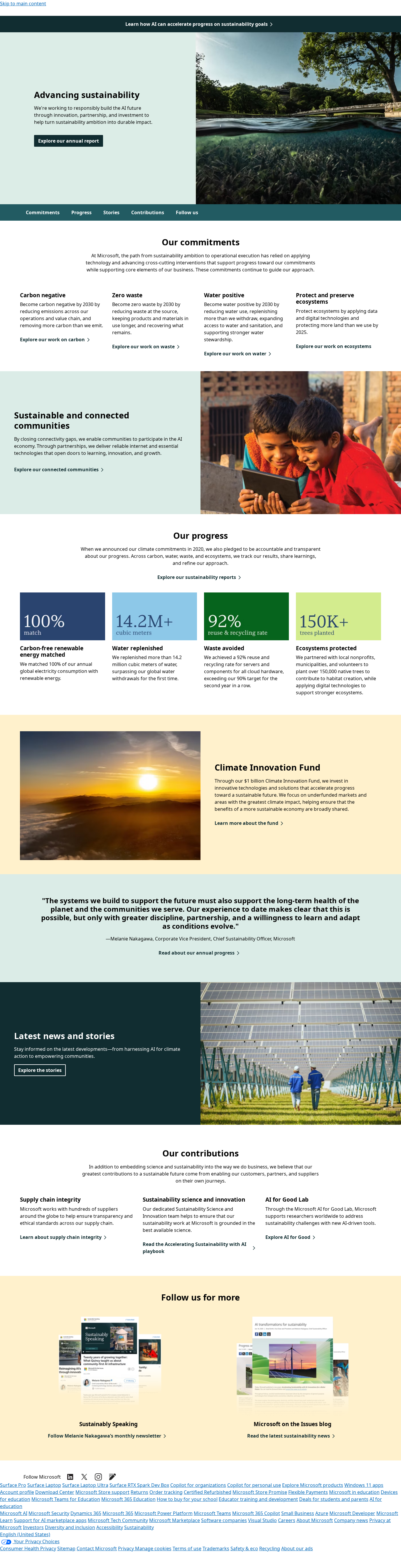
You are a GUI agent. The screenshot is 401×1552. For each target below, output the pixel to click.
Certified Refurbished (207, 1492)
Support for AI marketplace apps (50, 1520)
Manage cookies (153, 1548)
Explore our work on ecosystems (333, 346)
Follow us (187, 212)
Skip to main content (23, 3)
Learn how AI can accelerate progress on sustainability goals (196, 24)
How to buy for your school (187, 1499)
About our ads (297, 1548)
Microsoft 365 (117, 1513)
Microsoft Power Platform (163, 1513)
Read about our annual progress (197, 953)
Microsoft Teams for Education (65, 1499)
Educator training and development (258, 1499)
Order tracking (166, 1492)
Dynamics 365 (85, 1513)
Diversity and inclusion (70, 1527)
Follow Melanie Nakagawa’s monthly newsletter (104, 1436)
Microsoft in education (354, 1492)
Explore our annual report (68, 141)
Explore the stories (40, 1070)
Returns (139, 1492)
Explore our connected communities (56, 469)
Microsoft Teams (212, 1513)
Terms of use (187, 1548)
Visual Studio (262, 1520)
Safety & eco (244, 1548)
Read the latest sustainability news (288, 1436)
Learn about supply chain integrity (61, 1237)
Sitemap (66, 1548)
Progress (81, 212)
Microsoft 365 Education (128, 1499)
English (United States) (25, 1534)
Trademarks (216, 1548)
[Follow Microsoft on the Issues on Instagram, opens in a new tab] (98, 1477)
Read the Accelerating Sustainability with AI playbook (194, 1247)
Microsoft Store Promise (259, 1492)
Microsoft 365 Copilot (256, 1513)
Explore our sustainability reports (196, 577)
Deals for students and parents (333, 1499)
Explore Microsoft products (312, 1485)
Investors (33, 1527)
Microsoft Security (48, 1513)
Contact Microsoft (97, 1548)
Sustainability (139, 1527)
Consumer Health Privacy (28, 1548)
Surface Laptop (44, 1485)
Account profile (17, 1492)
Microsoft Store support (102, 1492)
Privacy (126, 1548)
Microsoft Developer (352, 1513)
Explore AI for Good (287, 1237)
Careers (286, 1520)
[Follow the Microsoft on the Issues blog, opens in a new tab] (112, 1477)
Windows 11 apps (363, 1485)
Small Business (297, 1513)
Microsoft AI (13, 1513)
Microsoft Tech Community (118, 1520)
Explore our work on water (235, 353)
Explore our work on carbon (52, 339)
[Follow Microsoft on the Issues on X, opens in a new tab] (84, 1477)
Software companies (224, 1520)
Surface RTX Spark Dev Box (139, 1485)
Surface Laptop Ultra (85, 1485)
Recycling (269, 1548)
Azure (321, 1513)
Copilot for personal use (254, 1485)
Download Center (54, 1492)
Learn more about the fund (246, 823)
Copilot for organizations (198, 1485)
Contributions (147, 212)
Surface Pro (13, 1485)
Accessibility (109, 1527)
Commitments (43, 212)
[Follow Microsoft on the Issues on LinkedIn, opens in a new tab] (70, 1477)
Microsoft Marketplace (174, 1520)
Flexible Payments (308, 1492)
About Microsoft (314, 1520)
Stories (111, 212)
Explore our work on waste (143, 346)
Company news (351, 1520)
